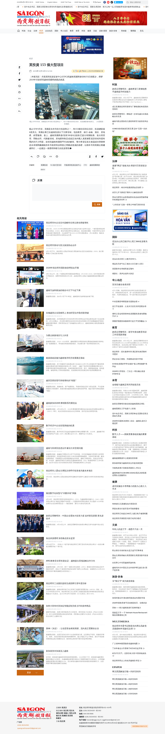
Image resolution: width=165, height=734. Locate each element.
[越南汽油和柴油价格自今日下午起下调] (30, 298)
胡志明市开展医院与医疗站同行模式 (126, 518)
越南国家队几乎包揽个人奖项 (124, 409)
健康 (89, 31)
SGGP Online (40, 2)
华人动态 (64, 31)
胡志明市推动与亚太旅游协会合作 (61, 245)
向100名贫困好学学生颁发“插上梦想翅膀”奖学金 (129, 365)
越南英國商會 (95, 165)
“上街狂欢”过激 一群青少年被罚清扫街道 (128, 205)
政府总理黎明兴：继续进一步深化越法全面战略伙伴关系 (130, 115)
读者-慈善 (103, 31)
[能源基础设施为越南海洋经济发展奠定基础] (30, 366)
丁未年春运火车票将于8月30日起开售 (127, 648)
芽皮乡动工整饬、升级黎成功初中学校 (127, 359)
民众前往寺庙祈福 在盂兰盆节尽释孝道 (127, 550)
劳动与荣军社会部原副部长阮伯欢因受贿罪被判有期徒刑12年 (130, 198)
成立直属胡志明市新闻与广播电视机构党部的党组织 (130, 108)
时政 (23, 31)
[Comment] (19, 104)
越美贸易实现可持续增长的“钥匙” (61, 380)
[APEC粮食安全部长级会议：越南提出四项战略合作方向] (30, 568)
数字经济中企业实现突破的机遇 (60, 425)
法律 (35, 31)
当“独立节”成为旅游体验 (123, 581)
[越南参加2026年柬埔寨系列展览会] (30, 411)
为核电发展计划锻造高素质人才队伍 (126, 468)
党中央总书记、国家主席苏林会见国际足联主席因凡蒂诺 (130, 414)
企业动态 (48, 31)
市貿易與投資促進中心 (72, 165)
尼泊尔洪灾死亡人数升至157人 (124, 259)
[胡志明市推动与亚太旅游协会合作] (30, 253)
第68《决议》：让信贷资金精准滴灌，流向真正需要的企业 (72, 628)
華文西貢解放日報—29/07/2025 (125, 684)
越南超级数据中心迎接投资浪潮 (124, 458)
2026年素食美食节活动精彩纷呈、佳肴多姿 (129, 603)
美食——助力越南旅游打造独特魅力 (126, 608)
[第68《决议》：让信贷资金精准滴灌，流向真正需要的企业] (30, 636)
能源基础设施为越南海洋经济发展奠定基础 (65, 358)
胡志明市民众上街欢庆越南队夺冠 (126, 661)
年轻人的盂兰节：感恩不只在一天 (127, 529)
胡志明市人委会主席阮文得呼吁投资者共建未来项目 (69, 470)
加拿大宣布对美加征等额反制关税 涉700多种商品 (68, 606)
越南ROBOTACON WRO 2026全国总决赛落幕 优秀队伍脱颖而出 (129, 474)
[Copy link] (19, 98)
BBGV (43, 170)
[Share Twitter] (19, 79)
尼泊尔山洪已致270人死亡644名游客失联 (130, 242)
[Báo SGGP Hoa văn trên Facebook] (104, 2)
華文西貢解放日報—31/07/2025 (126, 671)
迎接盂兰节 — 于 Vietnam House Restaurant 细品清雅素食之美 (129, 614)
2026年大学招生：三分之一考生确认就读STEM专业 (128, 372)
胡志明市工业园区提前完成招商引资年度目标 (66, 583)
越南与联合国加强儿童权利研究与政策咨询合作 (130, 122)
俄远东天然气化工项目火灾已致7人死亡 (128, 264)
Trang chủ (18, 31)
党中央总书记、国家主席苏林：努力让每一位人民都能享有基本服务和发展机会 (78, 7)
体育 (77, 31)
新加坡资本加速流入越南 (57, 651)
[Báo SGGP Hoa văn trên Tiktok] (111, 2)
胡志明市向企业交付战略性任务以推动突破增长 (67, 222)
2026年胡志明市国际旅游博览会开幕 (62, 268)
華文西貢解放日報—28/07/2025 (125, 689)
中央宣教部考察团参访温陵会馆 (125, 301)
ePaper (117, 667)
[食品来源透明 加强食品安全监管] (30, 546)
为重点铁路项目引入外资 (57, 335)
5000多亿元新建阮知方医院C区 (124, 504)
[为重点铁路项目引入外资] (30, 343)
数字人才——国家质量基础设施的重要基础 (129, 435)
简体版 (123, 31)
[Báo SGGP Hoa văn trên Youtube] (108, 2)
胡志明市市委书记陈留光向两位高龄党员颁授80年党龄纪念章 (129, 627)
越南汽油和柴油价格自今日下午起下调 (63, 290)
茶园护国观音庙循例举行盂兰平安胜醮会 (128, 321)
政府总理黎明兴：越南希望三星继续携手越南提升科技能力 (129, 90)
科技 (83, 31)
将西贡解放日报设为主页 (139, 726)
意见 (142, 31)
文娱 (95, 31)
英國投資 (44, 165)
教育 (72, 31)
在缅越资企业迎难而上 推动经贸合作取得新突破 (67, 313)
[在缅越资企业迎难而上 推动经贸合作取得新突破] (30, 320)
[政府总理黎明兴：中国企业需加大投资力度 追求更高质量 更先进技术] (30, 523)
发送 (98, 204)
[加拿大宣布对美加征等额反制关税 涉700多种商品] (30, 614)
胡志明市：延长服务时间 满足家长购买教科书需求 (129, 353)
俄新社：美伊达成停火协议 (123, 274)
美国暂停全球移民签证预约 (123, 269)
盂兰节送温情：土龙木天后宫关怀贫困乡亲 (129, 306)
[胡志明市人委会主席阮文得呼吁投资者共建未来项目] (30, 478)
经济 (41, 31)
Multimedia (120, 621)
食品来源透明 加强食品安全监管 (60, 538)
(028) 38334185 (23, 725)
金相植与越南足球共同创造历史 (126, 384)
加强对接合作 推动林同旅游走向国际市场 (128, 598)
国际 (56, 31)
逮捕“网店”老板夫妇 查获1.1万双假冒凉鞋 (129, 166)
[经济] (19, 111)
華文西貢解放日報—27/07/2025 (124, 694)
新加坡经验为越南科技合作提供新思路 (127, 463)
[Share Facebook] (19, 73)
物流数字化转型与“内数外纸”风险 (61, 493)
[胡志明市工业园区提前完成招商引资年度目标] (30, 591)
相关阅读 (22, 218)
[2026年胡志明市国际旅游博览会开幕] (30, 275)
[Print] (19, 92)
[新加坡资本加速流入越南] (30, 659)
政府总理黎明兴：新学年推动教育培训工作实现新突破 (129, 333)
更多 (29, 673)
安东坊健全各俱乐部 (121, 284)
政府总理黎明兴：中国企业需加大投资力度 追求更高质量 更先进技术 (74, 517)
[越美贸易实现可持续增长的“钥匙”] (30, 388)
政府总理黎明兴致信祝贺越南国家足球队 (128, 404)
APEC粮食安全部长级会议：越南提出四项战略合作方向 (70, 561)
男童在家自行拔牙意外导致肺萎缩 (125, 509)
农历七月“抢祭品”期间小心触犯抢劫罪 (127, 192)
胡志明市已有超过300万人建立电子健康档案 (130, 514)
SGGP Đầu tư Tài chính (82, 2)
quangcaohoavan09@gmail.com (29, 728)
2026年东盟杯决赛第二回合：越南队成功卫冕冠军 (129, 422)
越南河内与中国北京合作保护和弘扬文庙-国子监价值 (129, 569)
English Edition (52, 2)
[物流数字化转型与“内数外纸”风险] (30, 501)
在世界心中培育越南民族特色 (124, 563)
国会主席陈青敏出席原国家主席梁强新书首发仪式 (130, 556)
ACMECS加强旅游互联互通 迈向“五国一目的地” (129, 130)
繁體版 (133, 31)
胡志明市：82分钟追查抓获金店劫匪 (127, 187)
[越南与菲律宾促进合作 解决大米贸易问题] (30, 456)
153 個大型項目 (56, 165)
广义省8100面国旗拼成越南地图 (125, 643)
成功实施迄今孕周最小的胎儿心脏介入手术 (129, 487)
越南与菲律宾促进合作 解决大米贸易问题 (64, 448)
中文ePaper (97, 2)
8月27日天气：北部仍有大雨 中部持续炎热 (129, 653)
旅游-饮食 (113, 31)
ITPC (85, 165)
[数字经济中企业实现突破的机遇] (30, 433)
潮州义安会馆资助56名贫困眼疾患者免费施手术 (129, 315)
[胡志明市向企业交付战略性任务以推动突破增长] (30, 230)
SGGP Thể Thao (66, 2)
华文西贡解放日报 (34, 18)
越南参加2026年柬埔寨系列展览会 (61, 403)
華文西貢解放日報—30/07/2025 (125, 679)
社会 (29, 31)
